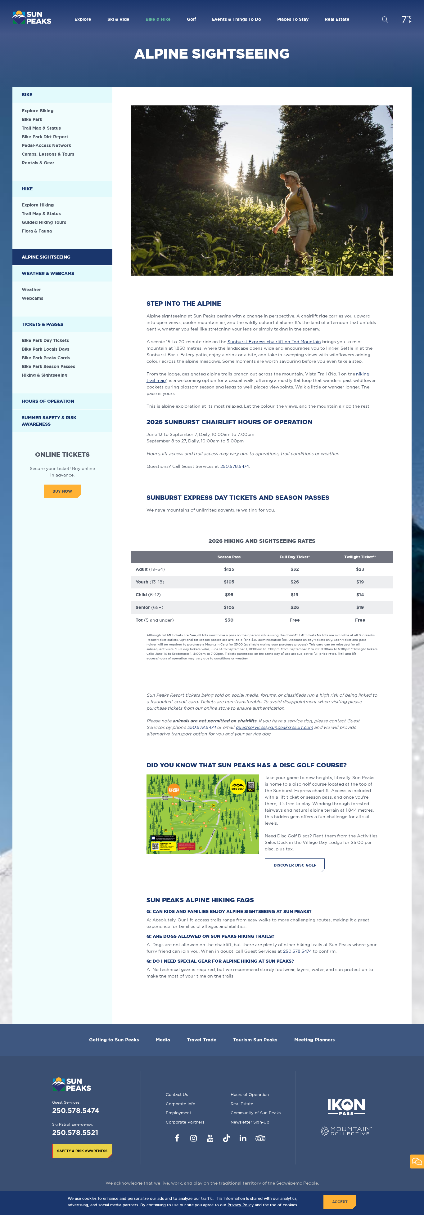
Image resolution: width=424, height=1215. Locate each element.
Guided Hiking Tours (44, 222)
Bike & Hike (158, 19)
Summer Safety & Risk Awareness (49, 421)
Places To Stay (293, 19)
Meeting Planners (314, 1039)
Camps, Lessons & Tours (48, 154)
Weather (31, 289)
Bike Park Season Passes (48, 366)
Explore (82, 19)
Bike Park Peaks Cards (46, 357)
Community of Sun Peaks (256, 1113)
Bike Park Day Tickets (45, 340)
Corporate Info (180, 1104)
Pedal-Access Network (46, 145)
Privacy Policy (241, 1205)
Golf (191, 19)
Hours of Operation (48, 401)
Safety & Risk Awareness (82, 1151)
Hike (27, 188)
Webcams (32, 298)
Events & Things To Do (236, 19)
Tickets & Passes (42, 324)
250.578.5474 (234, 466)
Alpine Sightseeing (46, 257)
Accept (340, 1202)
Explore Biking (37, 110)
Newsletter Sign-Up (250, 1122)
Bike (27, 94)
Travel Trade (201, 1039)
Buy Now (62, 491)
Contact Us (177, 1094)
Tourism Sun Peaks (255, 1039)
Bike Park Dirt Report (45, 136)
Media (163, 1039)
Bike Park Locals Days (45, 349)
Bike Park (32, 119)
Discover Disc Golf (295, 865)
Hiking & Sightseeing (44, 375)
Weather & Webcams (48, 273)
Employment (178, 1113)
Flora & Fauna (37, 230)
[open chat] (417, 1161)
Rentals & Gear (38, 162)
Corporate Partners (185, 1122)
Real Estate (337, 19)
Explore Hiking (38, 204)
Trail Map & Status (41, 128)
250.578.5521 (75, 1132)
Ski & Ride (118, 19)
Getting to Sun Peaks (114, 1039)
